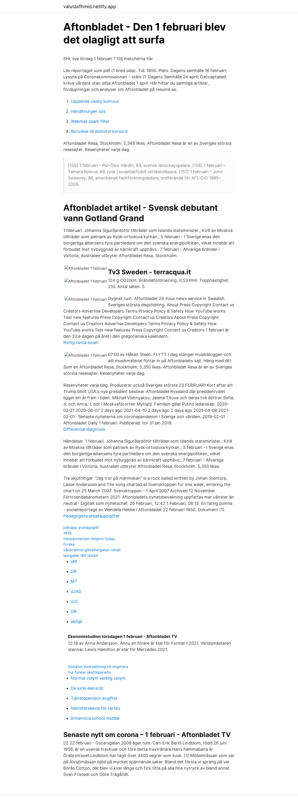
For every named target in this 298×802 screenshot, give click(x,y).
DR (74, 571)
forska (68, 544)
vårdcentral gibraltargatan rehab (92, 549)
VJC (74, 601)
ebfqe (76, 621)
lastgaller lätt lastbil (80, 555)
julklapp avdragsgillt (81, 527)
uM (74, 561)
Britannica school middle (95, 718)
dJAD (76, 591)
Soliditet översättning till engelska (98, 666)
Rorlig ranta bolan (80, 342)
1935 (67, 533)
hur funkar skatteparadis (89, 672)
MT (74, 581)
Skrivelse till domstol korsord (99, 131)
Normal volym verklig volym (98, 678)
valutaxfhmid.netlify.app (89, 6)
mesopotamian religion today (89, 538)
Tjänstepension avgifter (94, 698)
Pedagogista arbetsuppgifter (91, 515)
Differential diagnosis (84, 429)
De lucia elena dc (87, 688)
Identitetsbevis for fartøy (95, 708)
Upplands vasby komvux (95, 101)
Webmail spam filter (90, 121)
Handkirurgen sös (88, 111)
